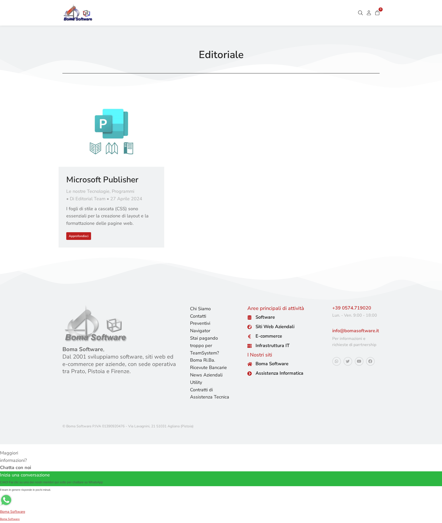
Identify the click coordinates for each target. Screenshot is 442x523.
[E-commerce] (249, 336)
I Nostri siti (259, 354)
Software (265, 317)
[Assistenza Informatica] (249, 373)
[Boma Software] (249, 364)
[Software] (249, 317)
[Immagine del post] (111, 131)
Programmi (123, 191)
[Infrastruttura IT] (249, 346)
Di (87, 199)
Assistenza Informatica (279, 373)
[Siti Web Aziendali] (249, 327)
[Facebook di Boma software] (370, 361)
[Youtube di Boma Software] (359, 361)
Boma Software (272, 364)
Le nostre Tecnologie (87, 191)
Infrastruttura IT (273, 345)
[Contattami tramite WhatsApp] (336, 361)
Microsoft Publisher (102, 179)
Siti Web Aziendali (275, 327)
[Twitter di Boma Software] (348, 361)
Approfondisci (79, 236)
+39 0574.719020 (351, 308)
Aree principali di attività (275, 308)
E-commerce (269, 336)
